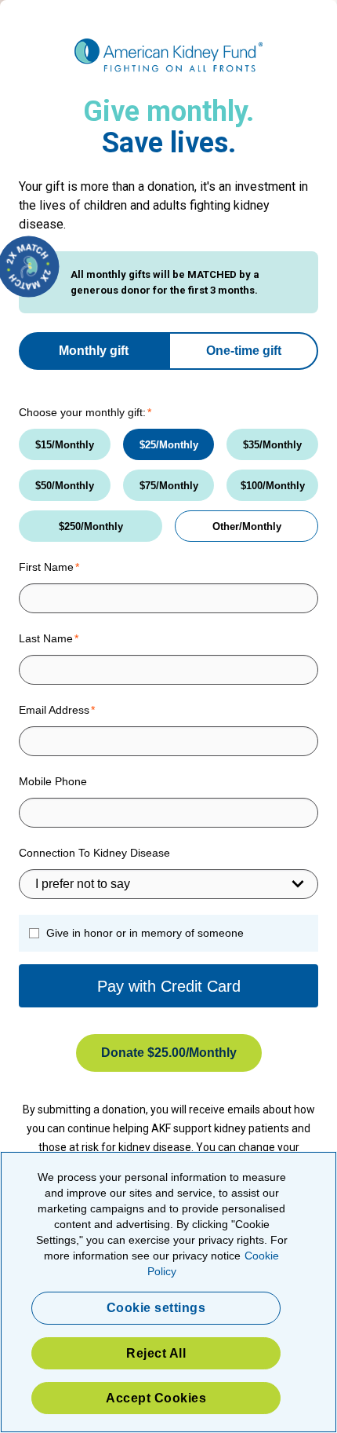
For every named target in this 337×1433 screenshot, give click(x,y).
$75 (148, 486)
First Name (46, 567)
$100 (252, 486)
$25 (148, 445)
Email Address (54, 710)
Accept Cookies (156, 1398)
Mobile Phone (53, 781)
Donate (143, 1052)
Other (225, 526)
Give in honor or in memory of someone (145, 933)
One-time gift (243, 350)
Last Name (46, 638)
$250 (70, 526)
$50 (43, 486)
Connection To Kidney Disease (94, 852)
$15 (43, 445)
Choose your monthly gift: (82, 412)
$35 (251, 445)
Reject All (156, 1353)
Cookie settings (156, 1307)
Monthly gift (94, 350)
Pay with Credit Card (169, 986)
